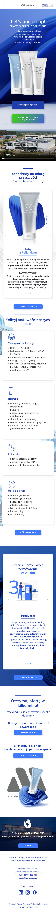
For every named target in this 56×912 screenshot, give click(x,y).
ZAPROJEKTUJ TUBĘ (28, 105)
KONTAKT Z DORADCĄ (28, 755)
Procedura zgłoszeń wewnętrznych (28, 860)
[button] (50, 235)
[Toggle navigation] (5, 5)
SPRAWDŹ (28, 846)
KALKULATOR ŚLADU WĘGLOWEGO (28, 118)
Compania (33, 907)
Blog (21, 857)
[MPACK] (28, 5)
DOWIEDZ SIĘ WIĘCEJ (28, 307)
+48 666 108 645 (30, 875)
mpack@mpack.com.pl (28, 878)
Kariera (13, 857)
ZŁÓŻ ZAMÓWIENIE (28, 532)
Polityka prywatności (36, 857)
